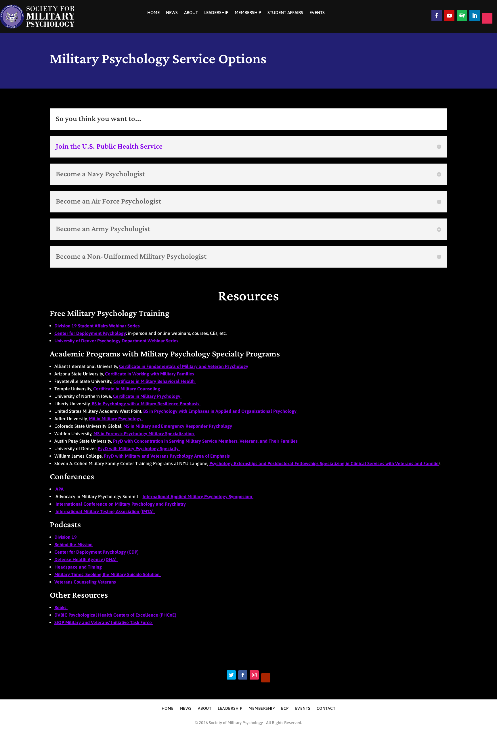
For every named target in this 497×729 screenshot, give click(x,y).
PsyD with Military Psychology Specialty (139, 448)
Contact (326, 708)
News (172, 13)
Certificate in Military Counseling (126, 388)
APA (60, 489)
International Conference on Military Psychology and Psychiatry (121, 504)
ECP (285, 708)
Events (317, 13)
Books (61, 607)
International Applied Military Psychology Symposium (198, 496)
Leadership (216, 13)
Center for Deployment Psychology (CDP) (97, 552)
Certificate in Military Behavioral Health (154, 381)
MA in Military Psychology (116, 418)
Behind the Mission (73, 544)
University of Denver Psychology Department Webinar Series (116, 340)
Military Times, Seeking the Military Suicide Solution (107, 574)
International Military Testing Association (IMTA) (105, 511)
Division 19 (66, 537)
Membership (248, 13)
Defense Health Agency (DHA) (86, 559)
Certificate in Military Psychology (146, 396)
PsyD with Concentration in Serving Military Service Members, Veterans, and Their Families (206, 441)
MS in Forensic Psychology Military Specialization (144, 433)
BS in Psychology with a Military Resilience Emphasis (146, 403)
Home (153, 13)
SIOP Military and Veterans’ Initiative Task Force (103, 622)
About (191, 13)
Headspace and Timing (78, 566)
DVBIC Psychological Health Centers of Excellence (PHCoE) (115, 614)
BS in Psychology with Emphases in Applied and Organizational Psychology (220, 411)
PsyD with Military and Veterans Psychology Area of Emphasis (167, 455)
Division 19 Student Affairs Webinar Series (97, 325)
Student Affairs (285, 13)
